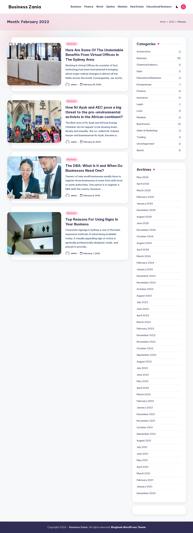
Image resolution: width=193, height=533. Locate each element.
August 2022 (144, 361)
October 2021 (145, 427)
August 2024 (144, 243)
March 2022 (144, 394)
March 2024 (144, 256)
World (140, 150)
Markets (141, 117)
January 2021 (144, 486)
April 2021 (142, 466)
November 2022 (146, 341)
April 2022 (143, 387)
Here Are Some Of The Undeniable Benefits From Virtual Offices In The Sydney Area (94, 55)
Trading (141, 137)
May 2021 (142, 460)
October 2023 (145, 289)
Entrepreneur (144, 84)
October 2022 (145, 348)
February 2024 (145, 262)
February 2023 (145, 328)
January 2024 (145, 269)
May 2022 (142, 381)
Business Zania (24, 6)
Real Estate (143, 124)
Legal (140, 104)
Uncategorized (145, 143)
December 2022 (146, 335)
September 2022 (146, 354)
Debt (139, 71)
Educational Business (149, 77)
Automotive (143, 51)
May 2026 (142, 177)
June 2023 (143, 308)
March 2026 (144, 190)
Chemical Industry (147, 64)
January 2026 (145, 203)
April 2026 (143, 183)
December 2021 (146, 414)
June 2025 (143, 223)
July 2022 (142, 368)
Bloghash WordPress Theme (128, 527)
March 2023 (144, 322)
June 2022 (143, 374)
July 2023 (142, 302)
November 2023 (146, 282)
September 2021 (146, 433)
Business (71, 44)
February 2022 (145, 401)
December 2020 (146, 493)
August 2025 (144, 216)
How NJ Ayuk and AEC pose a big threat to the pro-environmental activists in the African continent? (94, 112)
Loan (139, 110)
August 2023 (144, 295)
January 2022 (145, 407)
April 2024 (143, 249)
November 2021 (146, 420)
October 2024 (145, 236)
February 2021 (145, 480)
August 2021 (144, 440)
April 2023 (143, 315)
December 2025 (146, 210)
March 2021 (143, 473)
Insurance (142, 97)
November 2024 (146, 229)
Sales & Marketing (147, 130)
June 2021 (142, 453)
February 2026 (145, 196)
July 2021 (142, 447)
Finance (141, 91)
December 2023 (146, 275)
